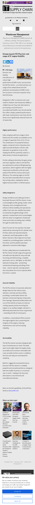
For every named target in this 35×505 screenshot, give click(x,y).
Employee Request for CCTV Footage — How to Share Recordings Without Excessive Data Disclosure (7, 420)
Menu (17, 29)
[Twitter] (11, 20)
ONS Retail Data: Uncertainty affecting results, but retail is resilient (26, 418)
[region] (17, 489)
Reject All (17, 501)
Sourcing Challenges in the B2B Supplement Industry (16, 445)
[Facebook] (24, 20)
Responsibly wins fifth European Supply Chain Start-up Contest (16, 417)
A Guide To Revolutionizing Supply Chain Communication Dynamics (26, 445)
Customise (17, 496)
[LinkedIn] (17, 20)
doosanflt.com (14, 391)
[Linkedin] (8, 61)
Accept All (17, 491)
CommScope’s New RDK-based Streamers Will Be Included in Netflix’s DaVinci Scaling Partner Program (7, 448)
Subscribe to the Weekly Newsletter (17, 18)
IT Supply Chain (8, 462)
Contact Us (17, 24)
